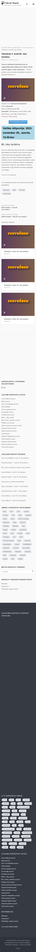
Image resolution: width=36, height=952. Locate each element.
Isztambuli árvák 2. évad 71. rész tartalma (14, 491)
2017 (11, 511)
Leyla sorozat (5, 433)
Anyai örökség (5, 407)
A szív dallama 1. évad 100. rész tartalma (14, 496)
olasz (12, 533)
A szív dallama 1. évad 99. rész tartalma (13, 500)
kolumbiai (15, 526)
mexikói (14, 529)
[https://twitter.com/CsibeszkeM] (3, 387)
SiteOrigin (28, 945)
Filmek (18, 948)
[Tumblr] (4, 387)
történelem (18, 551)
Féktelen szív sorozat (7, 423)
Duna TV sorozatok (24, 519)
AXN (13, 515)
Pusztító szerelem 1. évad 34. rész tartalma (14, 463)
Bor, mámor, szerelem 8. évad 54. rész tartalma (15, 467)
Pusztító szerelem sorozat (9, 444)
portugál (20, 533)
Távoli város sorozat (7, 447)
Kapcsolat (4, 584)
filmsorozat (6, 522)
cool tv (5, 519)
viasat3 (5, 559)
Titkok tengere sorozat (8, 439)
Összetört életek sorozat (8, 442)
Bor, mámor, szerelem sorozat (10, 420)
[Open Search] (27, 4)
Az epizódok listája (18, 121)
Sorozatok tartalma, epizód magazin (11, 47)
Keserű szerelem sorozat (9, 431)
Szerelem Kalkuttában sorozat (10, 436)
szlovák (17, 544)
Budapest (28, 515)
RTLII (21, 537)
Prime (27, 533)
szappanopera (7, 544)
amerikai (5, 515)
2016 (4, 511)
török (14, 190)
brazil (20, 515)
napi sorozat (23, 529)
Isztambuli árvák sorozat (8, 428)
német (5, 533)
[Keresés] (33, 571)
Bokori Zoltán (13, 927)
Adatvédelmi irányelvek (11, 945)
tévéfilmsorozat (7, 551)
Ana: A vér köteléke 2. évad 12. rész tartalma (15, 458)
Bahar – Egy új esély (7, 417)
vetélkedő (22, 555)
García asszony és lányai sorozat (11, 425)
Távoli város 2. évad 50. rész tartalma (12, 482)
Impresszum (5, 586)
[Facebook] (2, 387)
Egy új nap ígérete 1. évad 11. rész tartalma (14, 486)
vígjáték (20, 559)
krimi (23, 526)
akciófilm (26, 511)
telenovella (6, 190)
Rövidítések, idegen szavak (9, 589)
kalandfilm (6, 526)
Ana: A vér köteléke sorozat (9, 404)
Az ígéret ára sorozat (7, 415)
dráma (12, 519)
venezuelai (13, 555)
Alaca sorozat (5, 401)
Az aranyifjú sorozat (7, 412)
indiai (14, 522)
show (19, 540)
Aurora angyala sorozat (8, 409)
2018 (18, 511)
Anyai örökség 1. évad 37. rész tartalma (13, 472)
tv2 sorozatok (6, 193)
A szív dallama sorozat (8, 399)
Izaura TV (22, 522)
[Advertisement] (18, 27)
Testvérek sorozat (28, 47)
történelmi (27, 551)
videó (12, 559)
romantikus (6, 537)
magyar (5, 529)
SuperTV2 (27, 540)
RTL (14, 537)
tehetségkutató (27, 544)
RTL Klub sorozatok (8, 540)
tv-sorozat (21, 190)
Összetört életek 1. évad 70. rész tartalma (14, 477)
